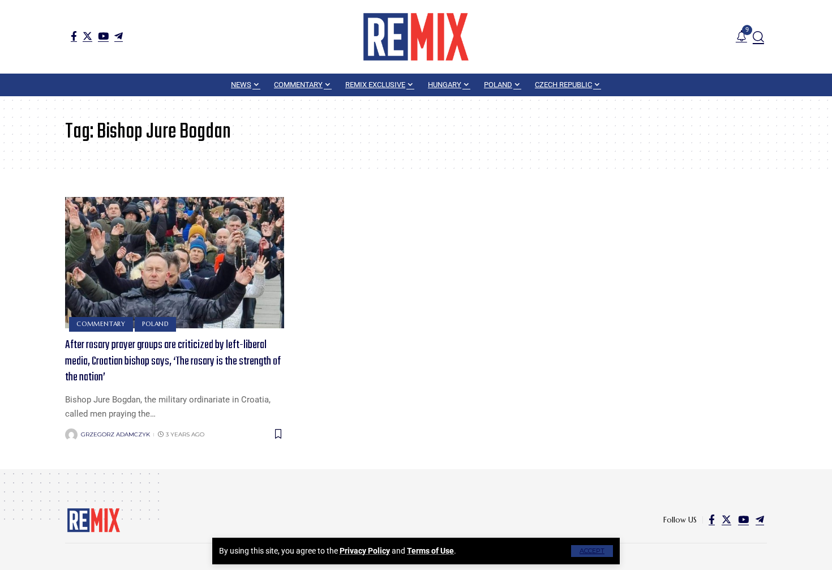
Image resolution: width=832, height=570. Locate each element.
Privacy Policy (365, 550)
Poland (155, 324)
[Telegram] (118, 36)
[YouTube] (103, 36)
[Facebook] (74, 36)
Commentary (101, 324)
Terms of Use (430, 550)
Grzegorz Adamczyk (115, 434)
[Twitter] (87, 36)
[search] (758, 36)
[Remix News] (416, 36)
